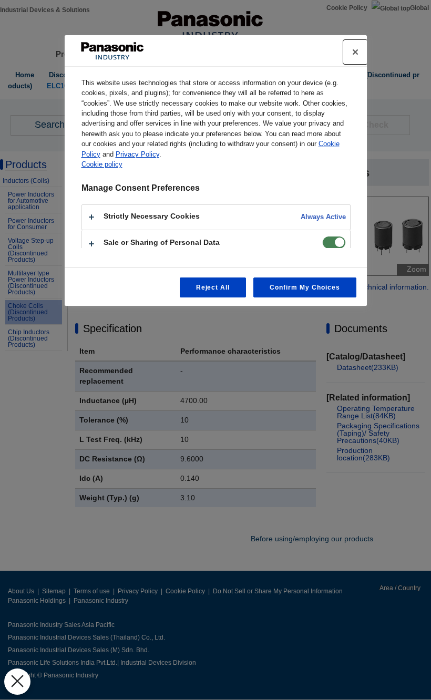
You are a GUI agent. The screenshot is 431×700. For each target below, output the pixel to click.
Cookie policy (101, 164)
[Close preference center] (355, 52)
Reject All (213, 287)
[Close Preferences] (17, 681)
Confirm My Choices (305, 287)
